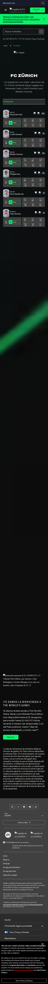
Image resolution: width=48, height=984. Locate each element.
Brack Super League (28, 85)
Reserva (6, 860)
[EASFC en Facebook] (24, 806)
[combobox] (24, 814)
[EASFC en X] (18, 806)
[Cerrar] (44, 19)
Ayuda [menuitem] (7, 919)
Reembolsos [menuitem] (10, 938)
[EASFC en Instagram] (12, 806)
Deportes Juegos (10, 875)
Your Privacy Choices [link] (19, 932)
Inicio (5, 46)
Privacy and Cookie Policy (23, 970)
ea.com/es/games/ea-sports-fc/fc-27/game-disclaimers (23, 904)
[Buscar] (41, 31)
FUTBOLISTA (8, 102)
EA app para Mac (9, 871)
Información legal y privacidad (18, 926)
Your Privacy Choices (24, 981)
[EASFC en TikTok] (35, 806)
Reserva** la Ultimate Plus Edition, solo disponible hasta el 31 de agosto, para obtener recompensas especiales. (21, 19)
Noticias (6, 863)
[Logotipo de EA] (8, 834)
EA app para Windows (11, 867)
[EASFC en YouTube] (30, 806)
